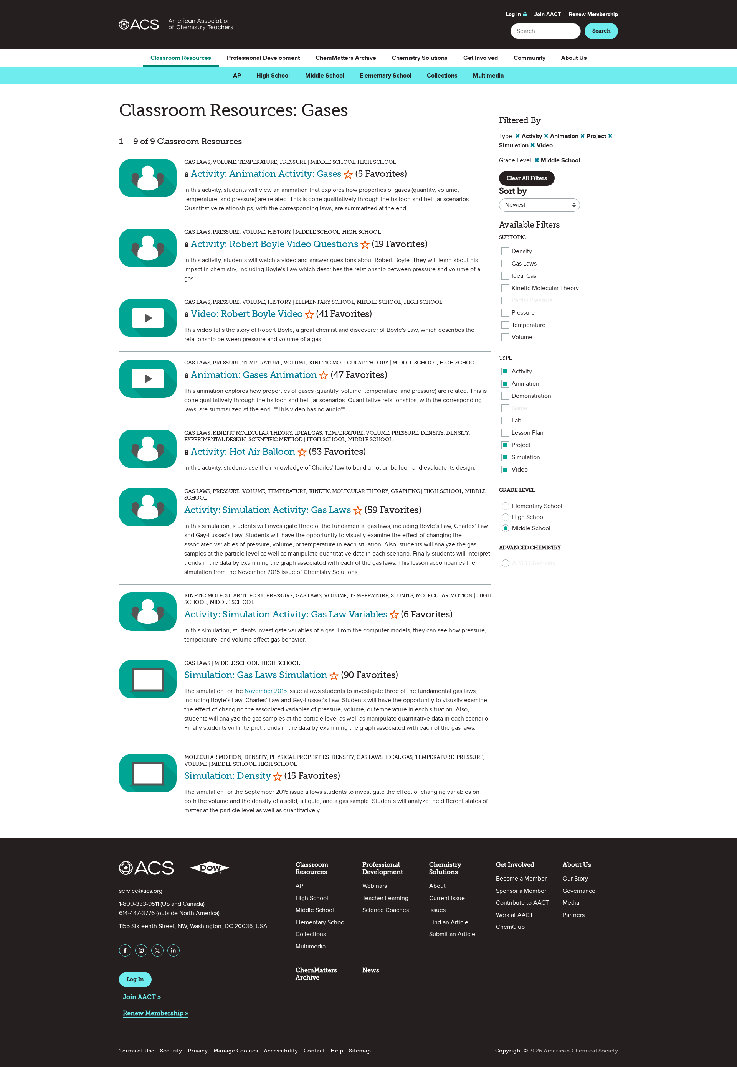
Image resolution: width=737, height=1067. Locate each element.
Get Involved (480, 58)
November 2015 (266, 691)
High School (273, 75)
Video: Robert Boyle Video (246, 313)
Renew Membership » (155, 1013)
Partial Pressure (532, 300)
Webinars (374, 886)
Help (336, 1050)
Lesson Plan (528, 433)
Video (520, 469)
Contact (314, 1050)
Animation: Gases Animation (254, 374)
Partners (574, 915)
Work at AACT (514, 915)
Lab (516, 420)
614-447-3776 (137, 913)
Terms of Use (136, 1050)
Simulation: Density (227, 775)
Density (522, 251)
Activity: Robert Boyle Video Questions (274, 243)
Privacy (198, 1050)
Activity (522, 371)
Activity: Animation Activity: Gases (266, 173)
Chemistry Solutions (420, 58)
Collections (442, 75)
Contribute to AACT (522, 903)
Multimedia (488, 75)
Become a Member (521, 878)
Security (171, 1050)
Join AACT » (142, 997)
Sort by (513, 191)
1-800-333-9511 (139, 904)
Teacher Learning (385, 898)
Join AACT (547, 14)
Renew (593, 14)
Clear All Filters (527, 178)
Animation (525, 384)
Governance (579, 891)
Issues (437, 910)
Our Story (575, 878)
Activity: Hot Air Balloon (243, 451)
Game (519, 408)
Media (571, 903)
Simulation (526, 457)
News (370, 970)
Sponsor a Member (521, 891)
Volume (522, 337)
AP (237, 75)
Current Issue (447, 898)
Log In (513, 14)
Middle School (324, 75)
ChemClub (510, 927)
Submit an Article (452, 934)
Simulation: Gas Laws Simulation (255, 674)
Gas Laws (524, 263)
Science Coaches (385, 910)
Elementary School (385, 75)
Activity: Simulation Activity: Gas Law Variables (285, 614)
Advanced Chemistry (530, 547)
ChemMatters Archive (346, 58)
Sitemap (360, 1050)
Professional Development (263, 58)
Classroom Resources (180, 58)
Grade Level (517, 490)
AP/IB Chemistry (534, 563)
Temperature (528, 325)
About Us (574, 58)
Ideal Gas (524, 276)
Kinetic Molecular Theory (545, 288)
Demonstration (531, 396)
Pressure (523, 313)
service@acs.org (140, 891)
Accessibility (281, 1050)
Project (521, 445)
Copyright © (511, 1050)
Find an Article (448, 922)
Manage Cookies (235, 1050)
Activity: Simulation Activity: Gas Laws (267, 509)
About (437, 886)
